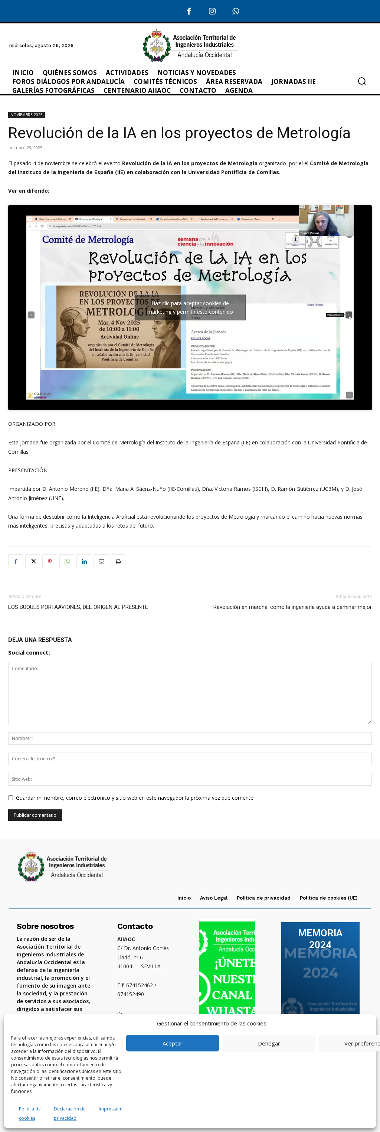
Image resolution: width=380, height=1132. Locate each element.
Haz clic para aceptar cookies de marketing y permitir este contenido (190, 307)
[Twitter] (32, 561)
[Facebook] (189, 12)
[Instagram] (212, 12)
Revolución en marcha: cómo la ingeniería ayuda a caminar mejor (292, 607)
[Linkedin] (83, 561)
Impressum (110, 1109)
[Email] (101, 561)
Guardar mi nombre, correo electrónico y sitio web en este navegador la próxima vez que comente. (135, 797)
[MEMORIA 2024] (320, 978)
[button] (362, 81)
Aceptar (173, 1043)
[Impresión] (118, 561)
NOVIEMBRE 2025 (26, 114)
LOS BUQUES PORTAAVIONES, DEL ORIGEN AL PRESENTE (78, 607)
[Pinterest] (49, 561)
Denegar (269, 1043)
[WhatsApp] (236, 12)
